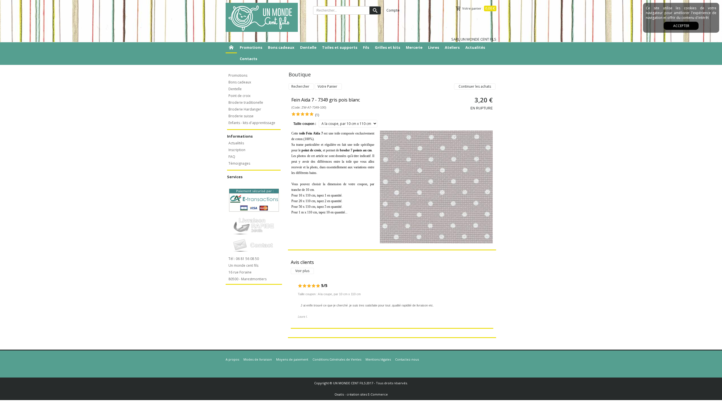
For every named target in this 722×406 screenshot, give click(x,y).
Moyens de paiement (292, 359)
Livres (433, 47)
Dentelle (308, 47)
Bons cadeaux (281, 47)
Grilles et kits (387, 47)
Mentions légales (378, 359)
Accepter (681, 25)
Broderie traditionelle (245, 102)
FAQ (231, 156)
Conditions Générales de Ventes (336, 359)
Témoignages (239, 163)
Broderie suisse (241, 116)
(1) (317, 114)
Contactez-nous (407, 359)
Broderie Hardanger (244, 109)
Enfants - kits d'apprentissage (251, 122)
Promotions (251, 47)
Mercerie (414, 47)
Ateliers (452, 47)
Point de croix (239, 95)
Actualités (475, 47)
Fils (366, 47)
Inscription (236, 149)
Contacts (248, 58)
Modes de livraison (257, 359)
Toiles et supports (339, 47)
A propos (232, 359)
